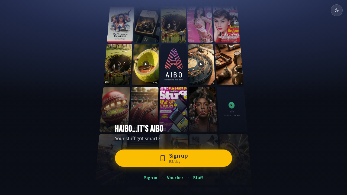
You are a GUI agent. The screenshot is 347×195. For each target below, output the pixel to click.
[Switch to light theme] (337, 10)
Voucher (175, 178)
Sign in (150, 178)
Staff (198, 178)
